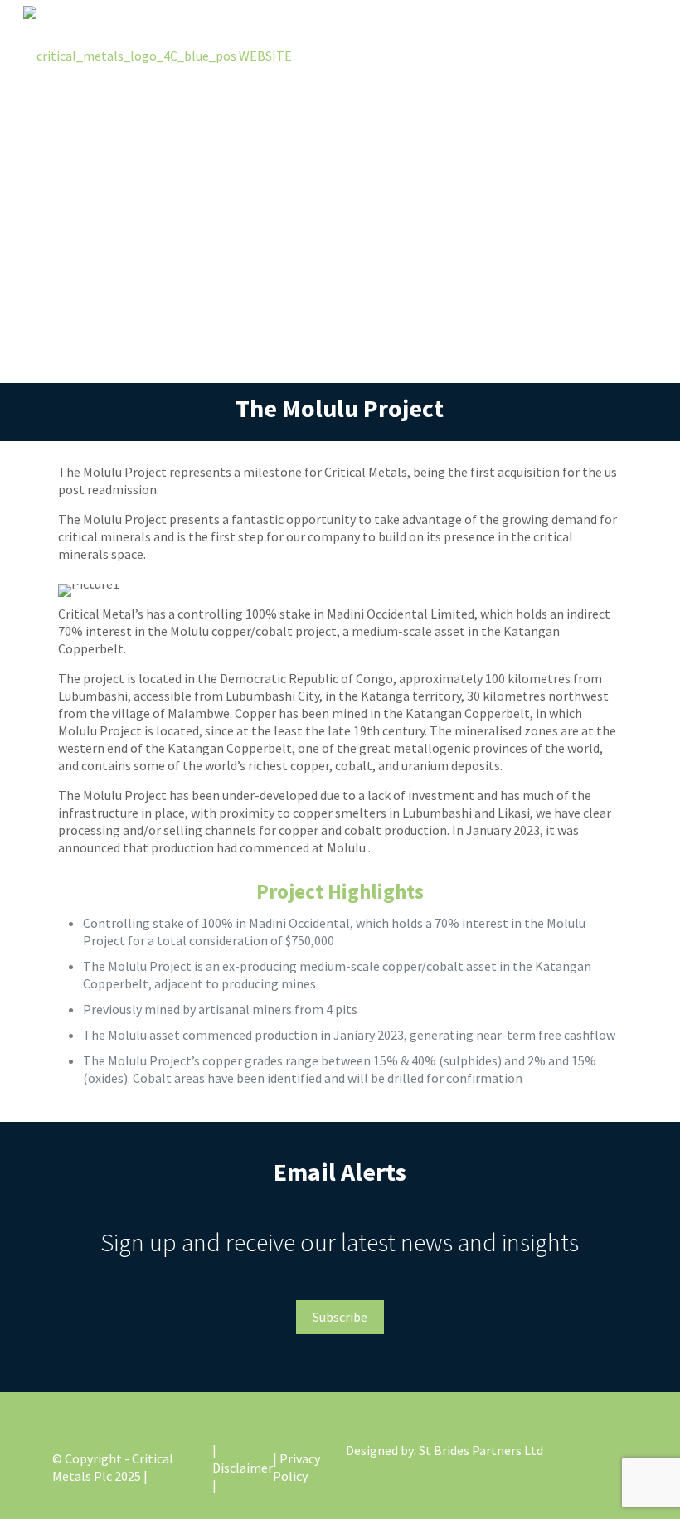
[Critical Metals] (157, 54)
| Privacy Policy (296, 1467)
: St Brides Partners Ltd (478, 1450)
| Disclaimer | (242, 1467)
